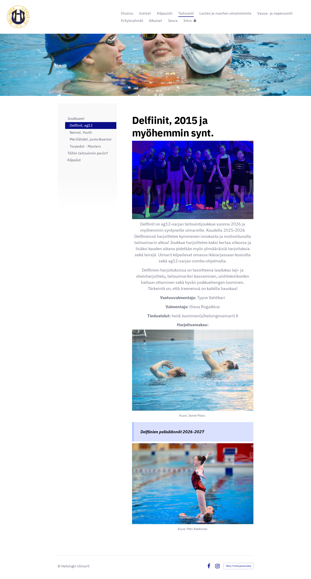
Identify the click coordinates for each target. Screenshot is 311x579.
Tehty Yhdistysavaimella (238, 565)
